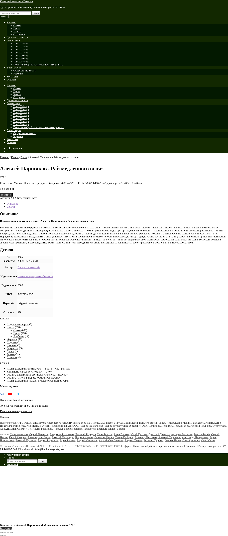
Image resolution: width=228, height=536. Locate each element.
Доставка (191, 446)
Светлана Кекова (104, 437)
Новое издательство (92, 425)
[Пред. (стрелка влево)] (1, 535)
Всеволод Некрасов (146, 437)
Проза (16, 28)
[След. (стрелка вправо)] (4, 535)
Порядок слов (181, 425)
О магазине (13, 40)
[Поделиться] (8, 532)
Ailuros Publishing (42, 428)
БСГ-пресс (106, 422)
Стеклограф (219, 425)
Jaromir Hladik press (85, 428)
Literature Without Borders (111, 428)
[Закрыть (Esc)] (11, 532)
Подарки (12, 342)
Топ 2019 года (21, 58)
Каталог (11, 22)
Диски (10, 351)
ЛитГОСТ (73, 425)
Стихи (17, 25)
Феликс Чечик (173, 440)
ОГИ (144, 425)
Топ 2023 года (21, 46)
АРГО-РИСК (24, 422)
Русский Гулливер (200, 425)
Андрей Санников (87, 440)
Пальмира (154, 425)
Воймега (144, 422)
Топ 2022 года (21, 49)
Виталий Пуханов (26, 440)
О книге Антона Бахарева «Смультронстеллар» (34, 377)
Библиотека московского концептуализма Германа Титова (66, 422)
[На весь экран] (4, 532)
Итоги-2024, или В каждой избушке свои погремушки (38, 380)
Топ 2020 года (21, 55)
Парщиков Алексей (29, 267)
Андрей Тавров (133, 440)
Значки (17, 31)
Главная (4, 157)
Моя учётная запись (18, 454)
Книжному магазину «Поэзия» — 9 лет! (29, 371)
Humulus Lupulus (63, 428)
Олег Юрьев (208, 440)
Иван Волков (104, 434)
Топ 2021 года (21, 52)
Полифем (166, 425)
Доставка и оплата (17, 37)
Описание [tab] (12, 203)
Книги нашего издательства (16, 411)
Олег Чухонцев (191, 440)
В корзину (6, 195)
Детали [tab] (11, 206)
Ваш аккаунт (14, 67)
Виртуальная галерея (126, 422)
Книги (15, 157)
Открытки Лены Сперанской (16, 400)
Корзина (18, 73)
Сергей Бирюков (38, 434)
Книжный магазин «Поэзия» (16, 1)
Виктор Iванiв (202, 434)
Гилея (162, 422)
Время (153, 422)
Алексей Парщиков (169, 437)
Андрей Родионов (48, 440)
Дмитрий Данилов (159, 434)
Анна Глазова (121, 434)
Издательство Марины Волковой (185, 422)
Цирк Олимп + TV (20, 428)
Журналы (12, 339)
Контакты (12, 76)
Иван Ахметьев (19, 434)
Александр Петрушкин (195, 437)
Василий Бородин (85, 434)
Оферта (127, 446)
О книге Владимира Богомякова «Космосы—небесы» (37, 374)
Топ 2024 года (21, 43)
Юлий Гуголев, (139, 434)
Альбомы (18, 336)
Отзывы (11, 79)
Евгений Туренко (153, 440)
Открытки (19, 34)
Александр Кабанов (39, 437)
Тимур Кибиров (124, 437)
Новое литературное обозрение (35, 276)
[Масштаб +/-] (1, 532)
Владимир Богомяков (62, 434)
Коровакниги (59, 425)
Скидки (4, 417)
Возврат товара (207, 446)
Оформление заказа (24, 70)
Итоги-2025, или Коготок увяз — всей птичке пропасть (38, 368)
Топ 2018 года (21, 61)
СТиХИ (4, 428)
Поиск (36, 13)
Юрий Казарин (17, 437)
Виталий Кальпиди (63, 437)
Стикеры (12, 357)
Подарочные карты (18, 324)
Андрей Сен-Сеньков (111, 440)
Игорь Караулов (84, 437)
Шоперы (12, 345)
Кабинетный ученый (38, 425)
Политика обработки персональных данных (38, 64)
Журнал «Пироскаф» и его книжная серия (24, 405)
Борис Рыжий (67, 440)
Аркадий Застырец (182, 434)
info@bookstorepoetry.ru (49, 449)
